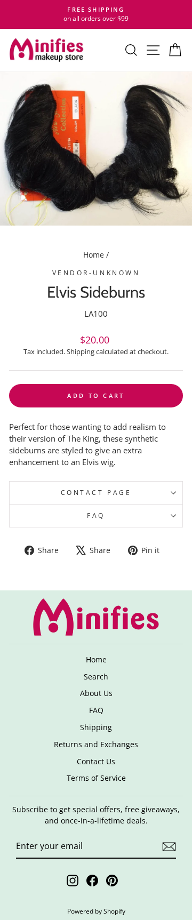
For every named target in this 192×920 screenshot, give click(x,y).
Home (93, 255)
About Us (96, 693)
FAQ (96, 515)
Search (96, 676)
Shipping (80, 351)
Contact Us (96, 761)
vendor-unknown (96, 272)
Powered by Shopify (96, 911)
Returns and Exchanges (96, 744)
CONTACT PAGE (96, 492)
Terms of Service (96, 778)
